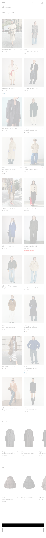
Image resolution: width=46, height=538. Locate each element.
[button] (23, 525)
